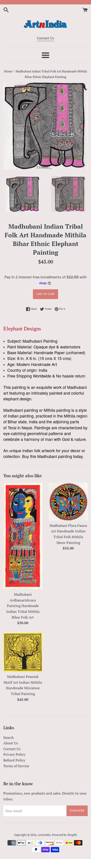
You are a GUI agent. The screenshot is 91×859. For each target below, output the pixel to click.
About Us (10, 743)
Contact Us (45, 38)
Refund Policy (14, 760)
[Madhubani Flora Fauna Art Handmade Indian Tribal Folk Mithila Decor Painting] (68, 502)
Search (8, 737)
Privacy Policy (14, 754)
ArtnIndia (44, 835)
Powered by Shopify (64, 835)
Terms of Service (16, 765)
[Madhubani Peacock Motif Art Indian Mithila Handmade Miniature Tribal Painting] (22, 652)
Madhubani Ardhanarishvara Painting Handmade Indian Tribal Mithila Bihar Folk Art (23, 605)
